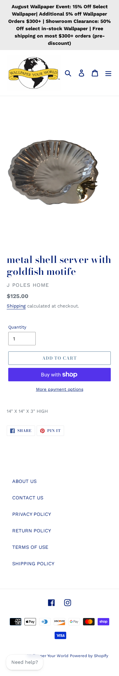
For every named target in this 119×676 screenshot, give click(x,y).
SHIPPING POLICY (33, 563)
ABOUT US (24, 481)
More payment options (59, 389)
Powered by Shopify (89, 655)
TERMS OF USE (30, 547)
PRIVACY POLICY (31, 514)
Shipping (16, 306)
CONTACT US (27, 498)
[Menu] (108, 73)
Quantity (17, 327)
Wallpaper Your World (47, 655)
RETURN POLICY (31, 531)
